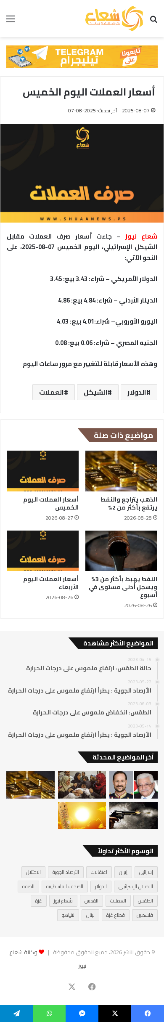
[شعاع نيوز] (114, 18)
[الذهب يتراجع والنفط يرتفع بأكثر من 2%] (121, 471)
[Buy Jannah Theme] (82, 56)
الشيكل (96, 392)
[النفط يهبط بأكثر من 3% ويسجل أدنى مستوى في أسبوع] (121, 551)
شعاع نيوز (63, 900)
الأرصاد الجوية (66, 872)
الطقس (145, 900)
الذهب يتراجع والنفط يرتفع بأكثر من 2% (129, 503)
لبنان (90, 915)
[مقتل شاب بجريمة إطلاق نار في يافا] (133, 815)
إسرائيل (146, 872)
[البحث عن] (153, 21)
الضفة (28, 886)
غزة (38, 900)
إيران (123, 872)
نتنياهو (68, 915)
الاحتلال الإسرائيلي (136, 886)
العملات (51, 392)
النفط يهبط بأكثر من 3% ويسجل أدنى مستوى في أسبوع (123, 586)
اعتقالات (99, 872)
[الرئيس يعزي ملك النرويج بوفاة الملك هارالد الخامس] (133, 785)
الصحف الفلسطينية (64, 886)
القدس (91, 900)
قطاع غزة (115, 915)
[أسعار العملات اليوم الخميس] (43, 471)
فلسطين (145, 915)
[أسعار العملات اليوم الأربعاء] (43, 551)
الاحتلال (33, 872)
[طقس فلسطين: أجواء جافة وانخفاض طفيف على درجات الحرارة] (82, 815)
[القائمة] (10, 21)
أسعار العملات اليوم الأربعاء (51, 582)
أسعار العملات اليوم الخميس (51, 503)
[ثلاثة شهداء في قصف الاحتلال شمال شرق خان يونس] (82, 785)
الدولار (136, 392)
